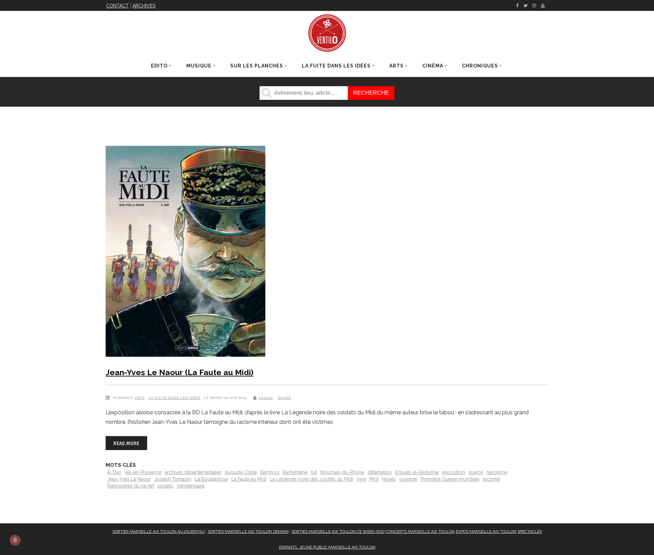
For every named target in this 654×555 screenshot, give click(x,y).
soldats (165, 486)
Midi (373, 479)
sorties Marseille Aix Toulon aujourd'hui (158, 531)
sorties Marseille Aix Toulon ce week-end (338, 531)
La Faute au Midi (248, 479)
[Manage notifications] (15, 540)
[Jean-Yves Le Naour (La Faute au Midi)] (185, 252)
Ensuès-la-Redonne (417, 472)
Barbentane (295, 472)
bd (314, 472)
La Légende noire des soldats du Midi (311, 479)
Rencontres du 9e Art (130, 486)
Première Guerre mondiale (450, 479)
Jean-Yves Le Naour (129, 479)
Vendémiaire (190, 486)
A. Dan (114, 472)
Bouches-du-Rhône (342, 472)
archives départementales (193, 472)
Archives (144, 6)
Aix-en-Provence (143, 472)
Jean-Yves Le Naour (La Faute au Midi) (179, 372)
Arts (140, 398)
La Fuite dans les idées (174, 398)
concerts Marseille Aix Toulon (420, 531)
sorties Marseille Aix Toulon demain (248, 531)
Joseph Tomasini (172, 479)
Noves (389, 479)
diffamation (380, 472)
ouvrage (408, 479)
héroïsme (496, 472)
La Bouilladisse (211, 479)
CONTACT (117, 6)
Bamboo (269, 472)
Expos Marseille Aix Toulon (486, 531)
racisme (491, 479)
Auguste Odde (241, 472)
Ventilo (266, 398)
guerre (475, 472)
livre (361, 479)
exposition (453, 472)
